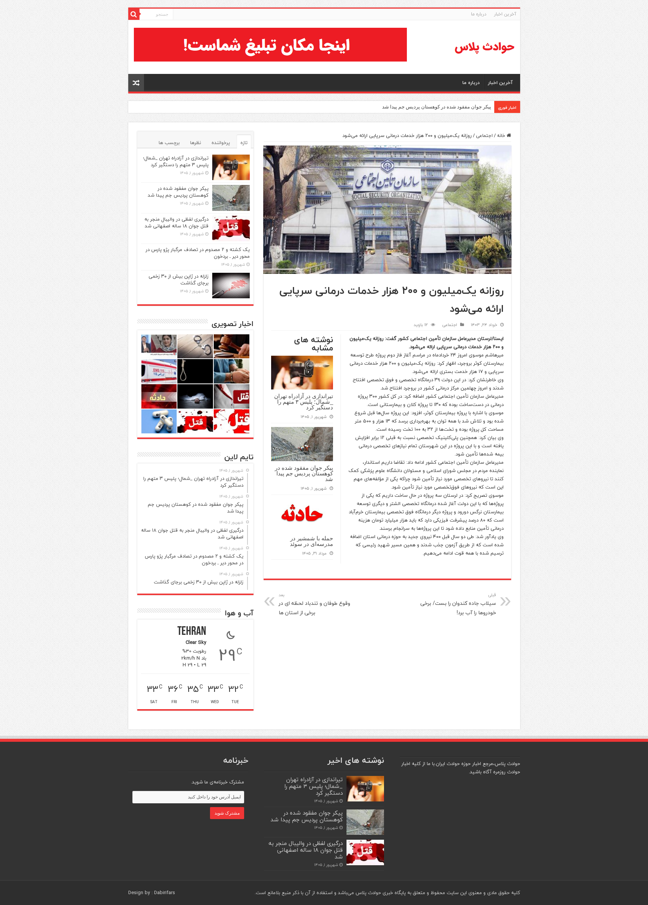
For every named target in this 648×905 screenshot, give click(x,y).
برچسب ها (169, 142)
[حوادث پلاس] (484, 47)
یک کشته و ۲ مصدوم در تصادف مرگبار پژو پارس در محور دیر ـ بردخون (198, 252)
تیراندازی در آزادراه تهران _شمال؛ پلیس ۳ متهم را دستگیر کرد (303, 401)
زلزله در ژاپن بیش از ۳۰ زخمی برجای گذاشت (178, 279)
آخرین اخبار (505, 14)
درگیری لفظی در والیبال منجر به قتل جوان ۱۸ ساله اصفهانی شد (176, 222)
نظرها (195, 142)
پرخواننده (221, 142)
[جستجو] (134, 14)
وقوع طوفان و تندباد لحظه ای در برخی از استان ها (314, 604)
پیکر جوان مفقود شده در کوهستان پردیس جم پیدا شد (436, 107)
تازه (244, 142)
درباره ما (478, 14)
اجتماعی (484, 135)
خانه (502, 135)
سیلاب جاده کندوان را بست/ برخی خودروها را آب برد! (458, 604)
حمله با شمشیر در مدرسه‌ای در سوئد (311, 541)
